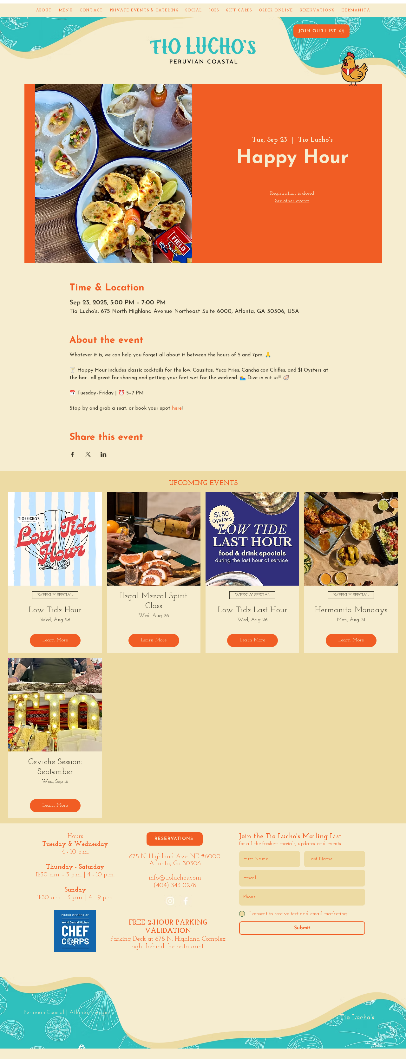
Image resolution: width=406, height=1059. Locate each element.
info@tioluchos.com (175, 878)
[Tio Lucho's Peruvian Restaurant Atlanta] (170, 901)
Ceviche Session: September (55, 767)
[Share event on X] (88, 454)
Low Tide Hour (55, 610)
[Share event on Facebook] (72, 454)
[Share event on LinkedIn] (104, 454)
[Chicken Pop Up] (344, 61)
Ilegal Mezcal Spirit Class (153, 601)
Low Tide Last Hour (252, 610)
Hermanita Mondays (351, 610)
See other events (292, 201)
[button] (321, 31)
